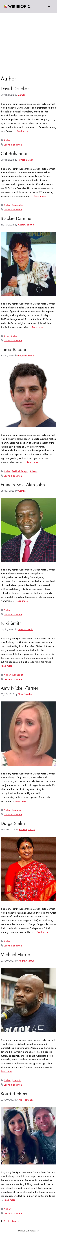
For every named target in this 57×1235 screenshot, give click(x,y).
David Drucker (15, 88)
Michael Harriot (16, 954)
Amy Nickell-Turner (19, 688)
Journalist (16, 810)
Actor (6, 336)
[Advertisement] (28, 42)
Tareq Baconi (13, 349)
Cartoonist (17, 675)
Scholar (33, 471)
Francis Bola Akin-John (23, 484)
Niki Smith (11, 623)
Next (15, 1221)
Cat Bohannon (15, 153)
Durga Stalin (13, 823)
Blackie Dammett (17, 218)
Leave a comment (13, 144)
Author (7, 140)
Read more (22, 131)
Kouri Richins (14, 1093)
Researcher (18, 205)
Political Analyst (20, 471)
